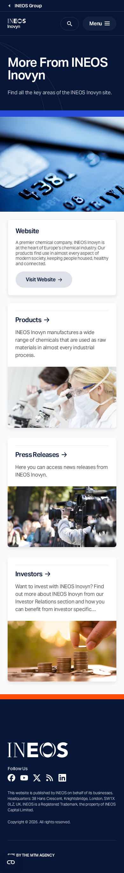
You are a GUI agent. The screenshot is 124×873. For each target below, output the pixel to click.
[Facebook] (11, 778)
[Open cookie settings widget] (10, 862)
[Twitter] (37, 778)
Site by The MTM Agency (31, 855)
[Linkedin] (62, 778)
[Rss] (49, 778)
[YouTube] (24, 778)
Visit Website (41, 279)
